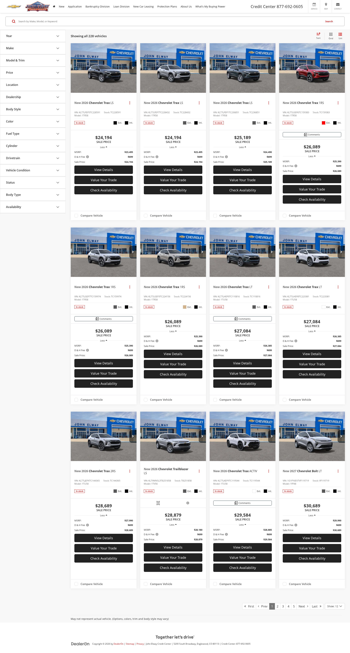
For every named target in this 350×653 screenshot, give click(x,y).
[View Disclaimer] (188, 503)
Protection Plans (167, 6)
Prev (263, 606)
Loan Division (121, 6)
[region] (103, 157)
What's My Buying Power (210, 6)
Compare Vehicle (92, 215)
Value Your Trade (104, 180)
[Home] (54, 6)
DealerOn (118, 643)
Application (75, 6)
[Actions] (130, 103)
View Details (103, 170)
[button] (133, 68)
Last (316, 606)
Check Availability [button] (103, 190)
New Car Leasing (143, 6)
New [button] (61, 6)
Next (303, 606)
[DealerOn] (80, 643)
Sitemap (130, 643)
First (250, 606)
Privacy (140, 643)
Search (329, 21)
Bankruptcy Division (97, 6)
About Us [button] (186, 6)
